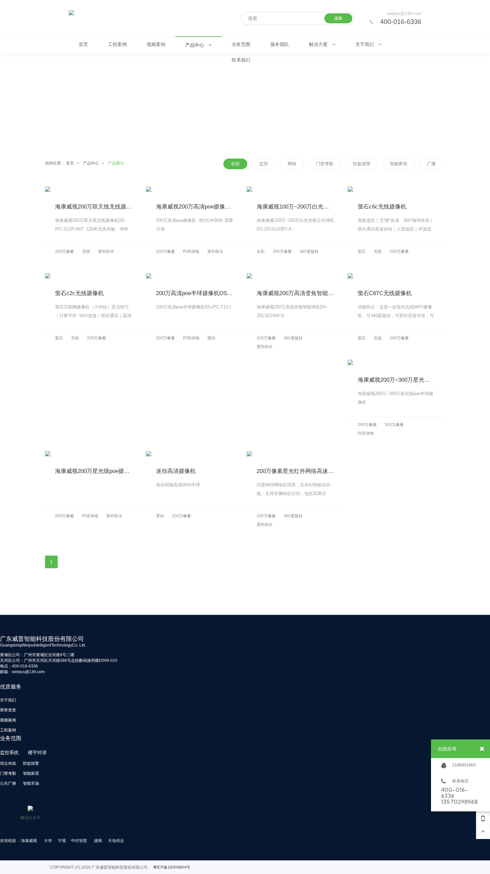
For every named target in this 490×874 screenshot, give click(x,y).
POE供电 (191, 251)
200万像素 (64, 251)
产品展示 (116, 163)
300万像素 (394, 424)
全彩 (261, 251)
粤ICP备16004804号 (171, 867)
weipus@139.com (404, 13)
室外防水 (106, 251)
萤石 (362, 251)
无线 (86, 251)
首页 (70, 163)
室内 (211, 338)
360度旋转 (309, 251)
